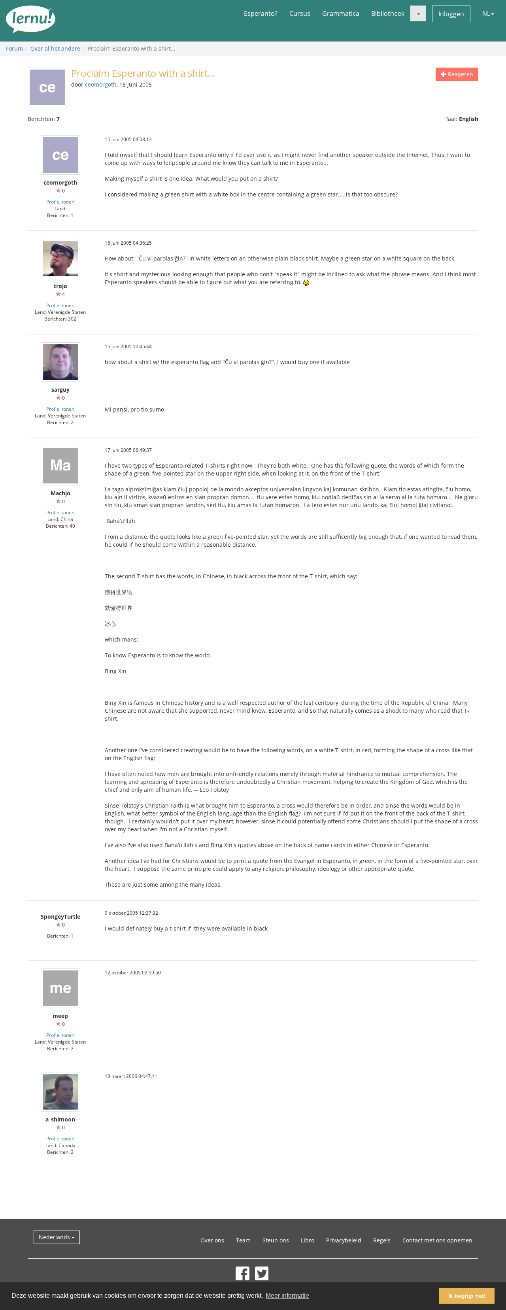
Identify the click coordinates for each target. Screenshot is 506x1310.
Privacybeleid (343, 1240)
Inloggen (451, 13)
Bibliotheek (387, 13)
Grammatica (340, 13)
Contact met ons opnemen (437, 1240)
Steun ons (275, 1240)
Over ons (212, 1240)
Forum (14, 48)
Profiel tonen (60, 201)
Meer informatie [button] (287, 1295)
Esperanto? (261, 13)
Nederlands (55, 1237)
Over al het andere (55, 48)
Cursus (299, 13)
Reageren (459, 74)
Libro (307, 1240)
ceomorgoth (101, 84)
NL (486, 13)
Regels (382, 1240)
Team (243, 1240)
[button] (418, 13)
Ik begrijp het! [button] (467, 1296)
